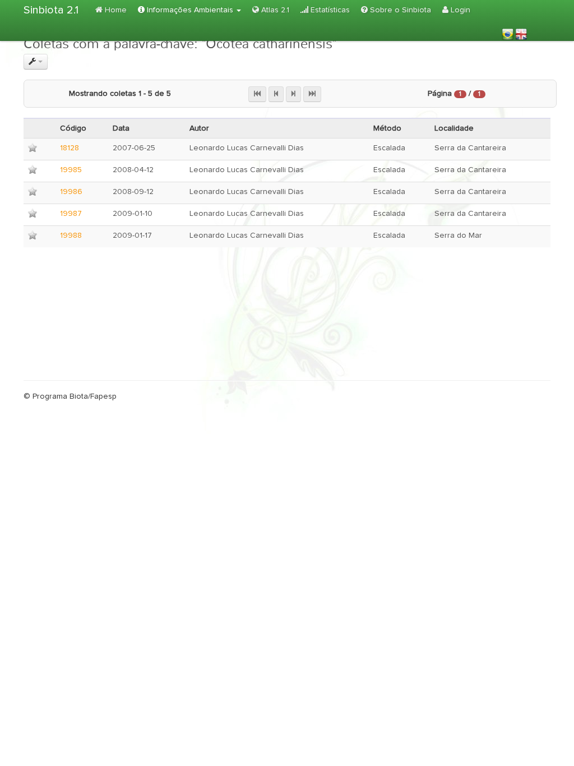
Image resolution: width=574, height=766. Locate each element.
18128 (69, 148)
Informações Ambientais (190, 10)
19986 (71, 192)
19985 (71, 170)
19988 (71, 235)
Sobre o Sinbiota (399, 10)
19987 (71, 214)
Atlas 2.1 (274, 10)
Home (115, 10)
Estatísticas (329, 10)
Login (459, 10)
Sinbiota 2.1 (51, 10)
